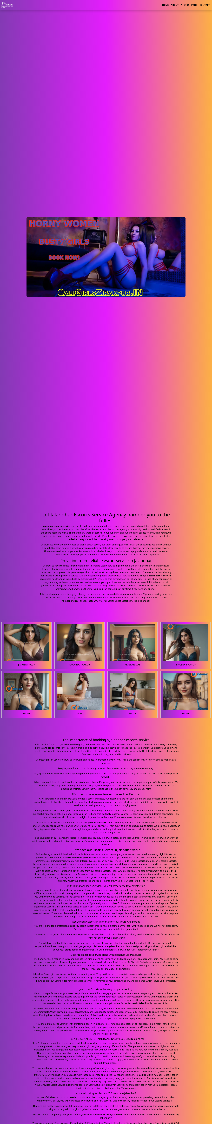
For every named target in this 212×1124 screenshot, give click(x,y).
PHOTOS (184, 4)
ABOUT (175, 4)
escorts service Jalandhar (108, 1114)
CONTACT (204, 4)
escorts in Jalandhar (109, 946)
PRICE (194, 4)
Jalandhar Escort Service (157, 575)
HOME (165, 4)
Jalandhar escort (97, 822)
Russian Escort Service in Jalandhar (130, 1003)
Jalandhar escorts (50, 747)
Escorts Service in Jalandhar (78, 857)
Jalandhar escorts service (56, 526)
